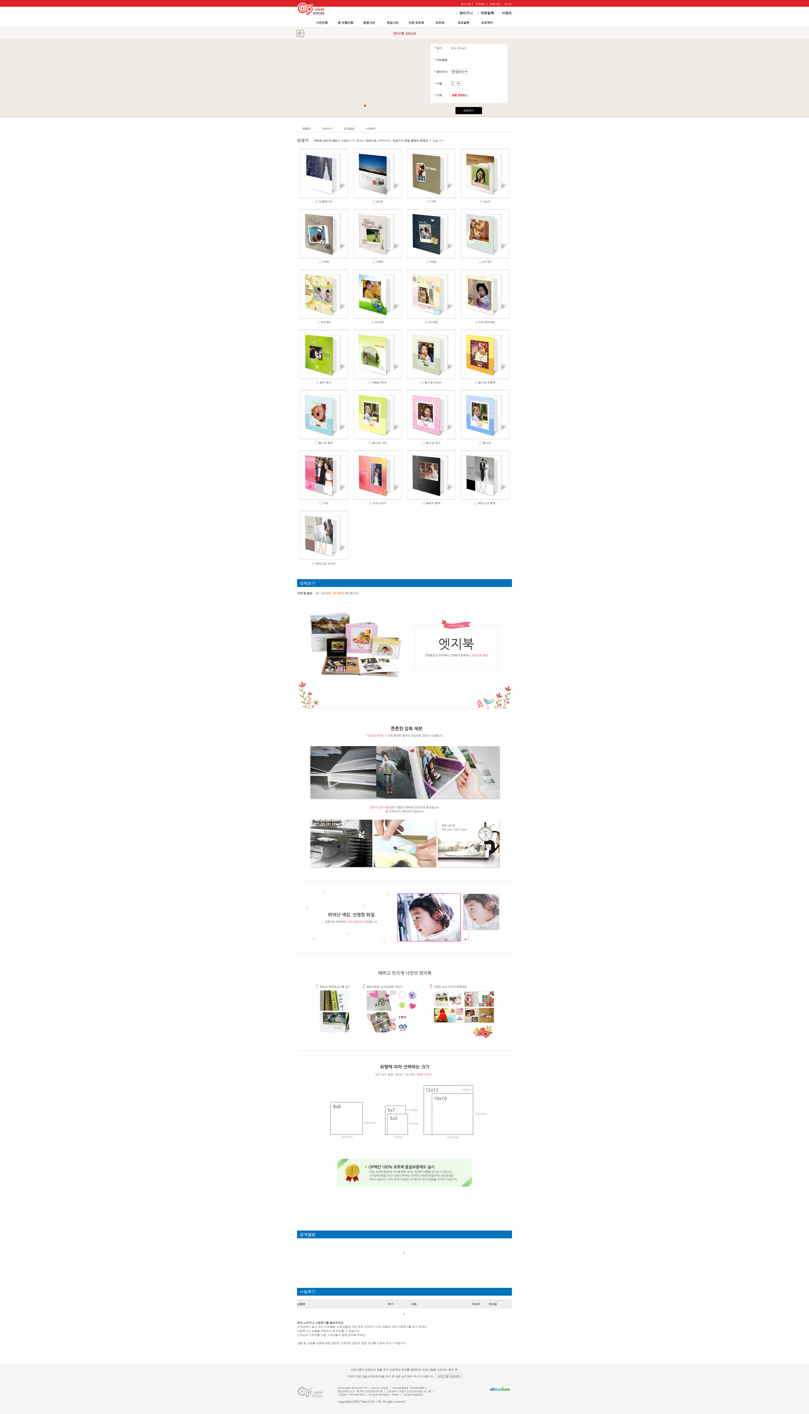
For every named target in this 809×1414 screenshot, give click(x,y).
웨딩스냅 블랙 (487, 503)
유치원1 (379, 322)
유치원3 (433, 322)
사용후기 (371, 128)
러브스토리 (379, 503)
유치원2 (487, 261)
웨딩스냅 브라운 (326, 563)
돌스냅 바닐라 (433, 382)
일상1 (487, 201)
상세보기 (327, 128)
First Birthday (487, 322)
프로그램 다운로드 (449, 1376)
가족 (433, 201)
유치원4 (326, 322)
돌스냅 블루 (326, 442)
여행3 (379, 261)
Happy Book (379, 382)
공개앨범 (349, 128)
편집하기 (468, 110)
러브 (325, 503)
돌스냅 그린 (379, 442)
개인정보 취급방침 (412, 1394)
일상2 (379, 201)
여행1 (325, 261)
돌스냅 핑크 (433, 442)
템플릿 (307, 128)
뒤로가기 (300, 33)
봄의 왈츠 (326, 382)
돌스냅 (487, 442)
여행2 (433, 261)
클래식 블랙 (433, 503)
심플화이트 (326, 201)
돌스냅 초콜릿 (487, 382)
